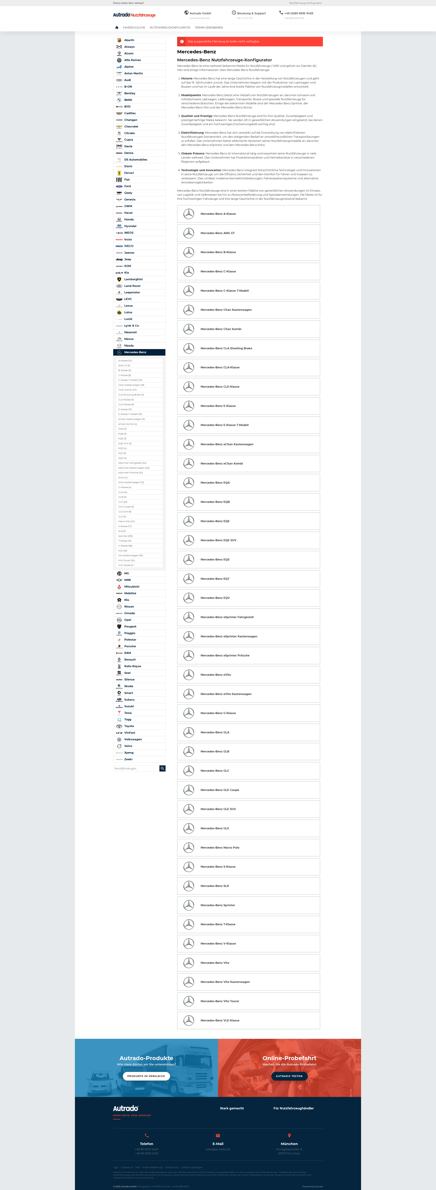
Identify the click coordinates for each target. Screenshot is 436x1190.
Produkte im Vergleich (146, 1076)
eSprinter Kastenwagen (133, 468)
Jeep (127, 259)
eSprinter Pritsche (130, 472)
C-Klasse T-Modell (130, 380)
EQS (122, 448)
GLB (122, 497)
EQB (122, 433)
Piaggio (129, 633)
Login (116, 1167)
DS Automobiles (135, 159)
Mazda (128, 345)
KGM (127, 266)
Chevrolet (130, 126)
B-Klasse (124, 370)
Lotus (127, 312)
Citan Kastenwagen (131, 385)
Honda (128, 219)
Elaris (127, 166)
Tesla (127, 713)
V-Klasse (125, 545)
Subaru (129, 699)
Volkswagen (132, 739)
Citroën (129, 133)
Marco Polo (126, 521)
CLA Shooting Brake (131, 394)
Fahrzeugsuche (134, 27)
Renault (129, 659)
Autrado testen (289, 1076)
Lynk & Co (131, 325)
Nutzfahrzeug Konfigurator (305, 3)
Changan (130, 120)
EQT (122, 453)
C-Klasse (124, 375)
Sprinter (125, 536)
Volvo (127, 746)
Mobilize (129, 593)
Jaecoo (128, 252)
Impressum (127, 1167)
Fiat (126, 179)
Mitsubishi (131, 586)
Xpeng (128, 752)
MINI (127, 580)
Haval (128, 212)
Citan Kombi (127, 389)
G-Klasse (124, 487)
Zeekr (128, 759)
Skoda (128, 686)
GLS (122, 516)
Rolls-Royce (132, 666)
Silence (129, 679)
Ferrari (128, 173)
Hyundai (129, 226)
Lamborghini (133, 279)
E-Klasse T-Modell (130, 414)
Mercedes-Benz (134, 352)
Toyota (128, 726)
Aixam (128, 53)
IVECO (128, 246)
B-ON (127, 86)
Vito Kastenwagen (130, 555)
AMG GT (124, 365)
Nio (126, 600)
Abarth (128, 40)
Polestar (129, 639)
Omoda (129, 613)
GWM (127, 206)
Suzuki (128, 706)
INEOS (128, 232)
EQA (122, 429)
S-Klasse (125, 526)
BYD (126, 106)
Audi (127, 80)
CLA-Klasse (126, 399)
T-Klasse (124, 541)
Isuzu (127, 239)
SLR (122, 531)
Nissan (128, 606)
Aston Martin (133, 73)
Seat (127, 673)
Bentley (129, 93)
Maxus (128, 339)
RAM (127, 653)
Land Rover (132, 286)
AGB (137, 1167)
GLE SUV (124, 511)
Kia (126, 272)
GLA (122, 492)
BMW (127, 100)
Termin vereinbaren (209, 27)
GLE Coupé (126, 506)
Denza (128, 153)
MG (126, 573)
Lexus (128, 305)
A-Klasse (125, 360)
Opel (127, 620)
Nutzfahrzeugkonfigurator (170, 27)
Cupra (128, 139)
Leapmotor (131, 292)
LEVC (127, 299)
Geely (127, 192)
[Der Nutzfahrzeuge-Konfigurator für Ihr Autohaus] (134, 14)
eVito (123, 477)
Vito (122, 550)
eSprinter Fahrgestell (132, 463)
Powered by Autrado (312, 1186)
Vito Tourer (126, 560)
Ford (127, 186)
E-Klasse (125, 409)
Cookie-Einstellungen (191, 1167)
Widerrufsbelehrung (152, 1167)
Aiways (129, 46)
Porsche (129, 646)
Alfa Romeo (132, 60)
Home (119, 27)
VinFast (129, 732)
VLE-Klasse (125, 565)
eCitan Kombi (127, 424)
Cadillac (129, 113)
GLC (122, 502)
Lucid (127, 319)
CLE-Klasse (126, 404)
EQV (122, 458)
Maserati (130, 332)
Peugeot (129, 626)
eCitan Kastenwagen (131, 419)
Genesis (129, 199)
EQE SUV (124, 443)
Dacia (127, 146)
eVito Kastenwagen (131, 482)
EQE (122, 438)
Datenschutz (171, 1167)
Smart (128, 693)
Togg (127, 719)
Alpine (128, 66)
